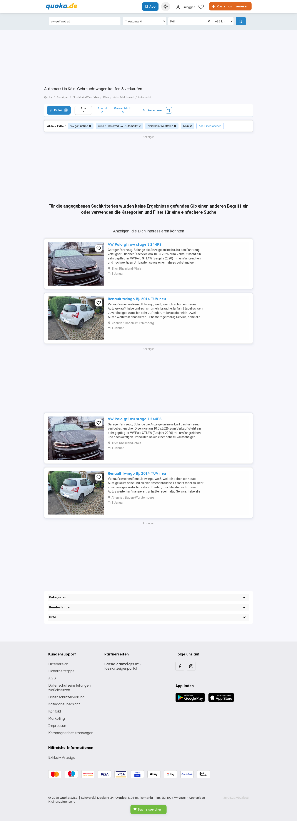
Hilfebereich (58, 664)
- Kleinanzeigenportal (122, 666)
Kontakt (54, 711)
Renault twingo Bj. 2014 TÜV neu (137, 299)
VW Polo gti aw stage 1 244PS (135, 244)
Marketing (56, 718)
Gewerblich (122, 110)
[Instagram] (191, 666)
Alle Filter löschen (210, 126)
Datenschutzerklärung (66, 697)
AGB (52, 678)
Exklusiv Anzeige (61, 757)
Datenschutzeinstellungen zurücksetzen (69, 687)
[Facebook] (180, 666)
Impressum (57, 725)
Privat (102, 110)
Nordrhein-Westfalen (160, 126)
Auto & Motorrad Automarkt (118, 126)
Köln (186, 126)
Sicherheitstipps (61, 671)
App (152, 6)
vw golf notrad (79, 126)
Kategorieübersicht (64, 704)
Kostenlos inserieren (232, 6)
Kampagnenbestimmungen (70, 733)
